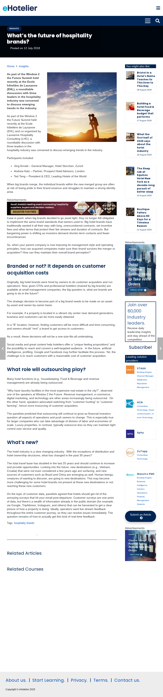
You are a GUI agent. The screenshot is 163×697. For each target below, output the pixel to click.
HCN (140, 402)
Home (11, 66)
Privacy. (79, 680)
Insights (24, 66)
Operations (142, 493)
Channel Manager (145, 376)
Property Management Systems (143, 500)
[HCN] (130, 403)
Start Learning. (48, 680)
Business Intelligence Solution (142, 485)
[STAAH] (130, 369)
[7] (140, 295)
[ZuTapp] (130, 452)
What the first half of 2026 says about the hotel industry (144, 143)
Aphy (140, 432)
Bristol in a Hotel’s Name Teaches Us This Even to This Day (146, 79)
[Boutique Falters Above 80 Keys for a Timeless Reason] (130, 212)
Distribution (142, 380)
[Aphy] (130, 434)
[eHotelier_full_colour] (20, 8)
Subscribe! (140, 347)
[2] (140, 560)
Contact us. (127, 680)
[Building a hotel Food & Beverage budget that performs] (130, 106)
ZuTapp (142, 451)
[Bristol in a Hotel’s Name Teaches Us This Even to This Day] (130, 75)
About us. (16, 680)
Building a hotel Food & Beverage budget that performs (145, 110)
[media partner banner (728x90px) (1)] (62, 214)
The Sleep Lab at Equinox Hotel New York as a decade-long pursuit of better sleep (146, 180)
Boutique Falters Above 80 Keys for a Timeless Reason (143, 217)
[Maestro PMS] (130, 475)
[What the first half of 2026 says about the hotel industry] (130, 137)
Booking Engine (144, 372)
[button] (158, 8)
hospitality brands (24, 523)
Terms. (100, 680)
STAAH (141, 368)
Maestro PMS (145, 474)
